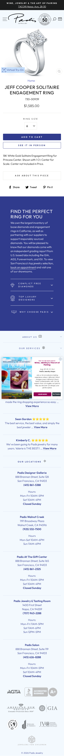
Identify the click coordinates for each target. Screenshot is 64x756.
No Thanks (56, 394)
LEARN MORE (42, 394)
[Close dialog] (60, 359)
